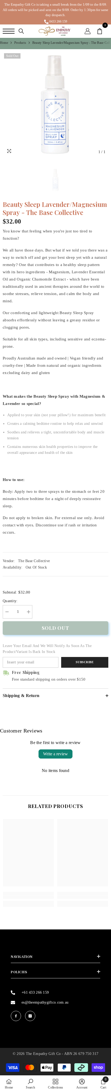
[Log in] (87, 31)
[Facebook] (16, 1016)
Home (4, 43)
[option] (55, 12)
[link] (28, 897)
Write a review (55, 754)
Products (20, 43)
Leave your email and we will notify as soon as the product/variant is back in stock (47, 649)
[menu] (9, 31)
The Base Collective (34, 561)
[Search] (21, 31)
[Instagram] (30, 1016)
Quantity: (10, 601)
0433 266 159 (58, 21)
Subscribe (84, 662)
